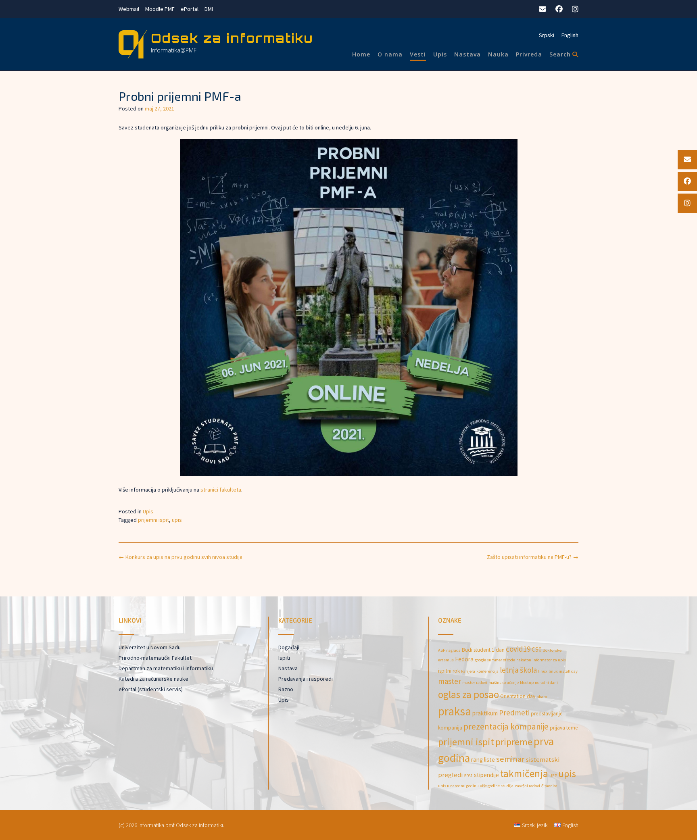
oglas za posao (468, 694)
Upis (440, 54)
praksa (454, 711)
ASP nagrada (449, 650)
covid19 (518, 649)
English (569, 35)
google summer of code (495, 660)
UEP (553, 775)
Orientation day (517, 696)
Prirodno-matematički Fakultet (155, 657)
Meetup (527, 682)
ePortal (189, 9)
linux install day (563, 671)
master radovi (474, 682)
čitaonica (549, 785)
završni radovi (527, 785)
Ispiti (284, 657)
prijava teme (564, 727)
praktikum (485, 713)
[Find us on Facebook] (559, 9)
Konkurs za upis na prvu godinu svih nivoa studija (180, 557)
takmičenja (524, 773)
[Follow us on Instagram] (575, 9)
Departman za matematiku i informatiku (166, 668)
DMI (209, 9)
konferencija (487, 671)
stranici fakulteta (220, 489)
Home (361, 54)
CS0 (537, 649)
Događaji (288, 647)
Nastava (467, 54)
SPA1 (468, 775)
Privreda (529, 54)
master (449, 681)
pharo (541, 696)
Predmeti (514, 712)
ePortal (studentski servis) (151, 689)
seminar (510, 759)
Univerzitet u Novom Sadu (150, 647)
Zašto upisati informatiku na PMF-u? (532, 557)
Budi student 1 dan (483, 649)
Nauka (498, 54)
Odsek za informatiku (232, 38)
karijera (468, 671)
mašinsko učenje (503, 682)
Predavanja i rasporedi (305, 678)
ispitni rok (449, 670)
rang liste (483, 759)
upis (177, 519)
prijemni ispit (153, 519)
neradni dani (546, 682)
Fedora (464, 659)
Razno (285, 689)
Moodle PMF (160, 9)
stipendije (486, 775)
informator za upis (549, 660)
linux (542, 671)
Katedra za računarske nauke (153, 678)
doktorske (552, 650)
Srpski (546, 35)
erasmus (446, 660)
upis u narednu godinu (458, 785)
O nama (390, 54)
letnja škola (518, 670)
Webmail (129, 9)
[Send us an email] (542, 9)
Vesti (418, 54)
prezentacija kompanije (506, 726)
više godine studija (496, 785)
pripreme (513, 742)
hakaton (523, 660)
